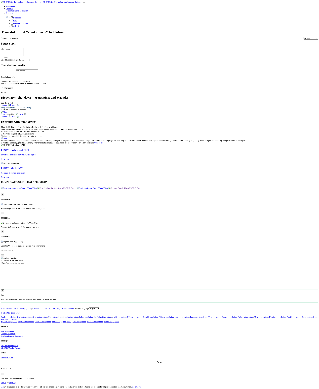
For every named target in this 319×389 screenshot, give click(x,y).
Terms (15, 308)
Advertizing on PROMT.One (43, 308)
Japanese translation (9, 319)
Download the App (20, 23)
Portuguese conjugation (76, 322)
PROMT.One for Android (11, 348)
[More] (4, 138)
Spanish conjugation (9, 322)
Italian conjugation (59, 322)
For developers (7, 358)
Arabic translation (119, 317)
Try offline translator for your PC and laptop (18, 155)
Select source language (10, 38)
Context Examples (8, 334)
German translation (39, 317)
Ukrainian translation (277, 317)
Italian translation (86, 317)
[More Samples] (4, 112)
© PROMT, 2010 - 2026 (10, 313)
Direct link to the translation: (12, 260)
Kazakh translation (150, 317)
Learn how (136, 387)
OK (2, 387)
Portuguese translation (198, 317)
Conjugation (17, 11)
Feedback (17, 18)
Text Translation (7, 331)
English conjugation (26, 322)
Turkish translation (229, 317)
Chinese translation (166, 317)
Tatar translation (214, 317)
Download (5, 159)
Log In (3, 383)
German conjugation (43, 322)
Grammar (9, 13)
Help (15, 20)
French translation (55, 317)
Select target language (9, 60)
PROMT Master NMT (12, 168)
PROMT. (62, 2)
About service (6, 308)
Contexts (9, 8)
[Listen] (11, 105)
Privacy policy (25, 308)
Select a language (82, 308)
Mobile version (68, 308)
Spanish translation (70, 317)
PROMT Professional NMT (15, 150)
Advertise (17, 26)
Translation (10, 6)
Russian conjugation (95, 322)
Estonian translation (310, 317)
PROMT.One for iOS (9, 346)
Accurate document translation (13, 173)
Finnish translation (294, 317)
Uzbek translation (261, 317)
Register (12, 383)
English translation (8, 317)
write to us (98, 143)
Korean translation (182, 317)
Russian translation (24, 317)
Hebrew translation (134, 317)
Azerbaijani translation (102, 317)
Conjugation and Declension (12, 336)
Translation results (8, 77)
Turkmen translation (245, 317)
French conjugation (111, 322)
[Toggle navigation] (84, 2)
